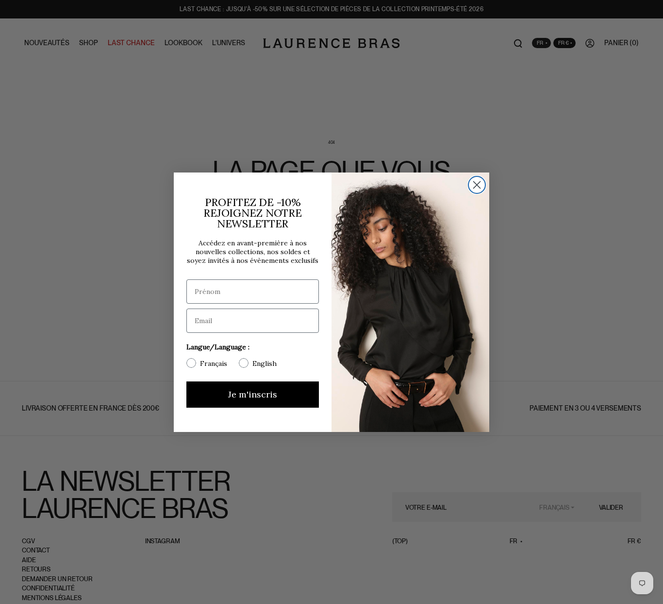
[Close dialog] (476, 184)
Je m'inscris (252, 394)
